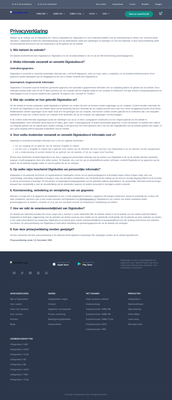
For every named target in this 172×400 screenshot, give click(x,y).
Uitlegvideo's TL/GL (19, 354)
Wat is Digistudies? (19, 299)
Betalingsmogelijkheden (59, 319)
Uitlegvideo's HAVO (19, 349)
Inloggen (158, 4)
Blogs (12, 324)
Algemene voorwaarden (59, 309)
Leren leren (133, 319)
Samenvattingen (135, 304)
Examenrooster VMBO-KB (98, 314)
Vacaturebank (117, 4)
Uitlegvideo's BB (18, 364)
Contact (132, 4)
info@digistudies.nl (87, 199)
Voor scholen (101, 4)
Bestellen (145, 4)
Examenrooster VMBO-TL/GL (100, 319)
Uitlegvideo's (134, 299)
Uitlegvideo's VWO (19, 344)
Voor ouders (16, 304)
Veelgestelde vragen (58, 299)
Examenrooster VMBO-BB (98, 309)
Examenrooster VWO (96, 329)
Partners (14, 319)
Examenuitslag (93, 304)
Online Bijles (134, 314)
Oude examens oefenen (97, 299)
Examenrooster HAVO (96, 324)
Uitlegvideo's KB (18, 359)
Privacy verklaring (56, 314)
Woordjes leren (135, 324)
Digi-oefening (134, 309)
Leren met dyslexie (19, 309)
